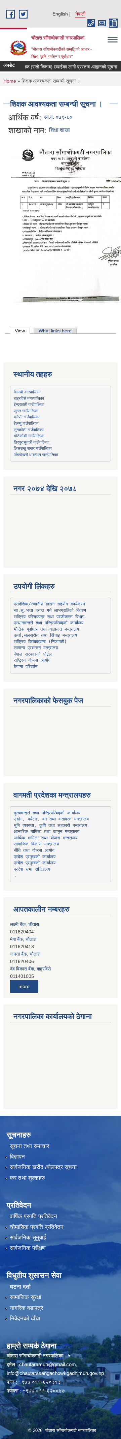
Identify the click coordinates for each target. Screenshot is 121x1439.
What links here (55, 330)
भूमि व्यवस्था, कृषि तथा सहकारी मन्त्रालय (50, 825)
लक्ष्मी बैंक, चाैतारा (24, 923)
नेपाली (80, 14)
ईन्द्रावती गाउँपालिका (29, 404)
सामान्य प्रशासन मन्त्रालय (36, 647)
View (22, 330)
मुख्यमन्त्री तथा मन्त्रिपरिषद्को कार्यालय (47, 812)
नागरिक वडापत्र (26, 1308)
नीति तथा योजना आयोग (34, 850)
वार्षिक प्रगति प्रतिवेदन (33, 1216)
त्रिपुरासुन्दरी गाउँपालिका (31, 442)
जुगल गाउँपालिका (26, 410)
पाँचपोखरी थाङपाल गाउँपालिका (36, 454)
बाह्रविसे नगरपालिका (29, 398)
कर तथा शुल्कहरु (27, 1178)
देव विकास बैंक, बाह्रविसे (30, 967)
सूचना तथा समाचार (29, 1146)
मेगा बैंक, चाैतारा (23, 937)
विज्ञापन (17, 1156)
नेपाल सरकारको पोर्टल (33, 654)
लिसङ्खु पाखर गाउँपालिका (33, 448)
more (24, 986)
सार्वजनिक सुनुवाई (28, 1237)
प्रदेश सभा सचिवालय (32, 869)
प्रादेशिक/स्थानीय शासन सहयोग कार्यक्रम (49, 603)
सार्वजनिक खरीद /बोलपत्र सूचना (43, 1167)
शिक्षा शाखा (59, 130)
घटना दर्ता (20, 1287)
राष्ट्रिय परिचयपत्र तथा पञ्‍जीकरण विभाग (49, 616)
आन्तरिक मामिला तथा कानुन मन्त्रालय (46, 831)
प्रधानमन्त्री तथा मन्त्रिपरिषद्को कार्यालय (48, 622)
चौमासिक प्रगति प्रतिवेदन (37, 1227)
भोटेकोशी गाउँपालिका (29, 435)
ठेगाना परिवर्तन (25, 666)
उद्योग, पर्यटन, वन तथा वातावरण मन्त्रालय (51, 818)
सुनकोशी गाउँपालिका (29, 429)
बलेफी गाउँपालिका (27, 416)
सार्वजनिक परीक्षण (27, 1248)
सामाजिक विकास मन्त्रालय (36, 843)
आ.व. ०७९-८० (58, 117)
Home (9, 81)
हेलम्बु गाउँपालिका (26, 423)
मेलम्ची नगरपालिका (27, 391)
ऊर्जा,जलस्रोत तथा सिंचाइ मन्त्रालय (45, 635)
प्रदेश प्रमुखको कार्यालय (34, 856)
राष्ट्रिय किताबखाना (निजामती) (40, 641)
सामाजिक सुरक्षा (25, 1297)
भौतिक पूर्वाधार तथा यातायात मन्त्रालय (46, 629)
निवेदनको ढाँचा (25, 1318)
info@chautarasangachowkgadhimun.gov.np (55, 1373)
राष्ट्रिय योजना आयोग (32, 660)
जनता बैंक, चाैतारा (25, 952)
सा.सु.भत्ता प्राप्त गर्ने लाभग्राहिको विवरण (50, 610)
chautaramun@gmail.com (47, 1364)
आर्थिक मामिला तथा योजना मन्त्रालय (45, 837)
